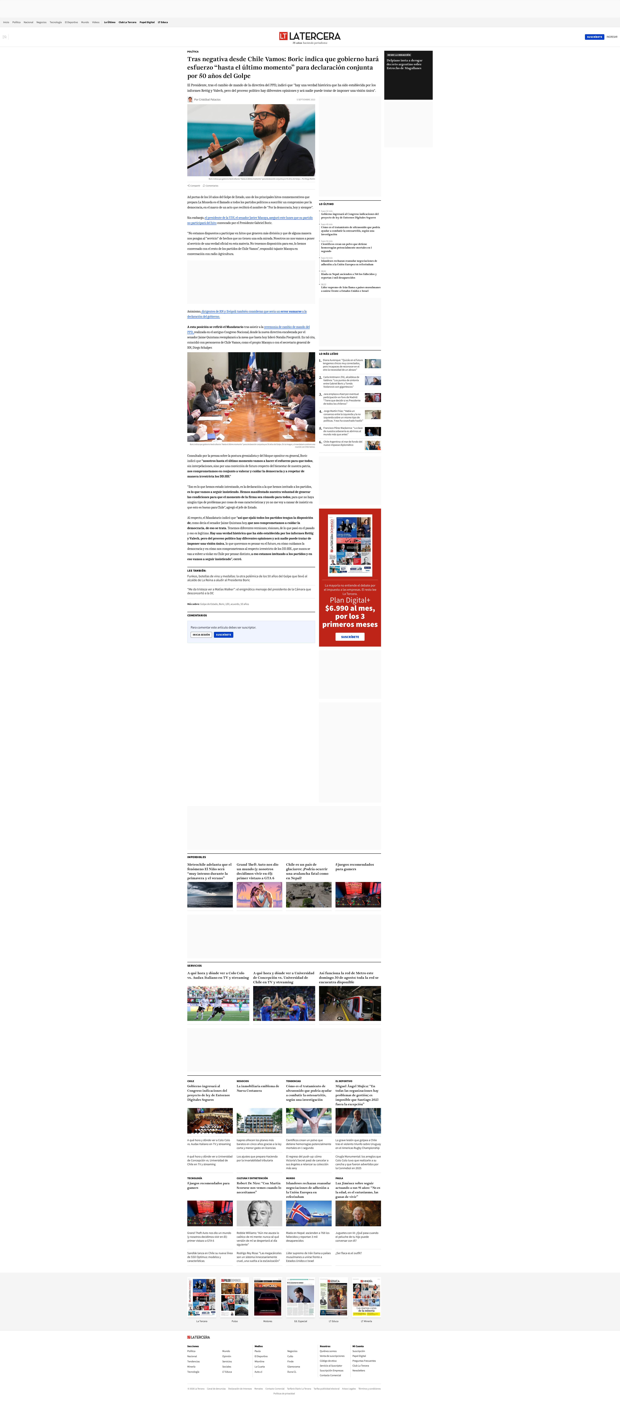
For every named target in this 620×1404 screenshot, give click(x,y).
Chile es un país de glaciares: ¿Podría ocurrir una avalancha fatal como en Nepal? (307, 871)
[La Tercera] (201, 1316)
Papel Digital (147, 22)
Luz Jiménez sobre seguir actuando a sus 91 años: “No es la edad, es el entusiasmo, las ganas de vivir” (358, 1190)
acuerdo (235, 604)
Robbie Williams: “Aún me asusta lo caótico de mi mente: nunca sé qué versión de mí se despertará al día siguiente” (258, 1238)
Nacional (28, 22)
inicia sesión (201, 634)
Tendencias (293, 1081)
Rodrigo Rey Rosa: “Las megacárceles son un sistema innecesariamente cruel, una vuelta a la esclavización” (259, 1257)
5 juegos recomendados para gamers (355, 867)
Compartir (195, 185)
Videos (95, 22)
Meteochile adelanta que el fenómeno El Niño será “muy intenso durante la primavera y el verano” (209, 871)
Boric (221, 604)
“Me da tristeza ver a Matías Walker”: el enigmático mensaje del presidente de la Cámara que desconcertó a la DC (249, 591)
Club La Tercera (127, 22)
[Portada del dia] (350, 575)
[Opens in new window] (267, 1316)
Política (16, 22)
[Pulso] (234, 1316)
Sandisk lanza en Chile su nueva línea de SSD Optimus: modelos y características (210, 1257)
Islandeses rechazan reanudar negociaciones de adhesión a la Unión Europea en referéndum (349, 263)
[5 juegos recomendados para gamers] (358, 895)
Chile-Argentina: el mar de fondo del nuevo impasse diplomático (343, 443)
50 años (245, 604)
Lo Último (109, 22)
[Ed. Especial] (300, 1316)
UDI (227, 604)
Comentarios (212, 185)
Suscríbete (224, 634)
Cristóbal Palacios (209, 99)
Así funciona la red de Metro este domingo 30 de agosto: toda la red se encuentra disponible (349, 977)
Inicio (6, 22)
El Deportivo (71, 22)
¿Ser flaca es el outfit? (349, 1253)
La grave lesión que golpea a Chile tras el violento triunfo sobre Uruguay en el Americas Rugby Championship (358, 1144)
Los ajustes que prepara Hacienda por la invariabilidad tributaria (257, 1158)
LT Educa (163, 22)
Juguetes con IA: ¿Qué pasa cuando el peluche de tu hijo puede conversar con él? (357, 1236)
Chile (190, 1081)
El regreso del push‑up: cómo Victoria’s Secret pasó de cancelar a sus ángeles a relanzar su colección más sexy (307, 1162)
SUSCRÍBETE (350, 637)
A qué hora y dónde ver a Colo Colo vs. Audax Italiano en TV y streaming (218, 975)
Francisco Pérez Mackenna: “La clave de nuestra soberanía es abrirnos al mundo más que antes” (343, 431)
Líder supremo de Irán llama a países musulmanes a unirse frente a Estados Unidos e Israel (351, 289)
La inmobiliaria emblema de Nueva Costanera (258, 1089)
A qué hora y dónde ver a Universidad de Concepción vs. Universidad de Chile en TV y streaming (283, 977)
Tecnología (56, 22)
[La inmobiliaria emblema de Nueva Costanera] (259, 1121)
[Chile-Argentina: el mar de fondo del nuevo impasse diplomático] (373, 445)
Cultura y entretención (252, 1178)
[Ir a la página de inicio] (310, 37)
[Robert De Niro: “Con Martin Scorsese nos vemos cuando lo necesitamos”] (259, 1213)
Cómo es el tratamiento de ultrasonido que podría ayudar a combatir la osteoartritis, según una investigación (350, 231)
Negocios (41, 22)
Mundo (85, 22)
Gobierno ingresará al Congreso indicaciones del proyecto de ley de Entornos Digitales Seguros (350, 216)
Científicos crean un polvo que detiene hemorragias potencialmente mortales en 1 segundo (346, 248)
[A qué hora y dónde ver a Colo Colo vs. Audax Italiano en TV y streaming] (218, 1003)
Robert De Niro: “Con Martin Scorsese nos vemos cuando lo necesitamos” (259, 1188)
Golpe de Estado (209, 604)
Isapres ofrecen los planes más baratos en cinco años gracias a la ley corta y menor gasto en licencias (259, 1144)
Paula (339, 1178)
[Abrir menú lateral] (6, 37)
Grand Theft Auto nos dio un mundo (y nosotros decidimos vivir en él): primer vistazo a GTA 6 (257, 871)
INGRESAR (612, 36)
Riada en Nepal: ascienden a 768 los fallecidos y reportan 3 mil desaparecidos (349, 276)
